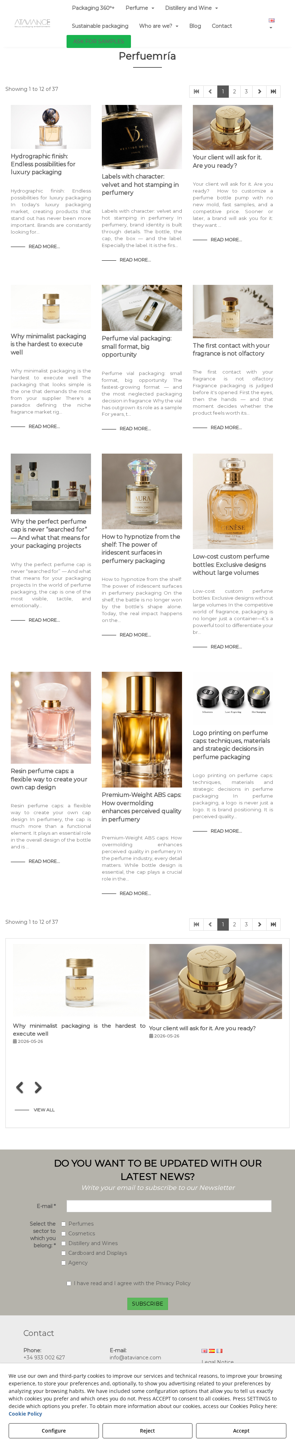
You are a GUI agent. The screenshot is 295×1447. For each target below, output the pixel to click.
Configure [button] (54, 1430)
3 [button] (246, 91)
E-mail (46, 1206)
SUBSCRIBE (147, 1304)
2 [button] (234, 91)
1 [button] (223, 91)
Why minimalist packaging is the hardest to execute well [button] (48, 344)
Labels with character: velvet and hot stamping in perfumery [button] (140, 184)
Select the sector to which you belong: (43, 1235)
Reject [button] (147, 1430)
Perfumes (81, 1224)
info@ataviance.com (135, 1357)
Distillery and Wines (93, 1243)
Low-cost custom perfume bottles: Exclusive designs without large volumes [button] (231, 564)
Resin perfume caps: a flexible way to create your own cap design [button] (49, 779)
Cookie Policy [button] (25, 1413)
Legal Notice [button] (217, 1362)
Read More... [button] (44, 246)
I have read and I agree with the (132, 1283)
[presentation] (20, 1087)
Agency (78, 1262)
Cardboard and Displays (97, 1253)
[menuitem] (100, 26)
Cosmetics (81, 1233)
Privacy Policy (173, 1283)
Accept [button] (241, 1430)
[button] (32, 23)
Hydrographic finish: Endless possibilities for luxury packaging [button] (43, 164)
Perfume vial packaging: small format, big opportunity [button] (137, 346)
